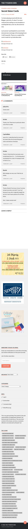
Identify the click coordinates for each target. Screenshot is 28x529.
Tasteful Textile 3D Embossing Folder (12, 512)
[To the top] (25, 522)
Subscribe (6, 365)
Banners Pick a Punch (8, 435)
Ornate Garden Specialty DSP (9, 490)
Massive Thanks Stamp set (9, 485)
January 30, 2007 (10, 14)
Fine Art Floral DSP (19, 449)
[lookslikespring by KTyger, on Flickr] (6, 41)
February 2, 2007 (7, 113)
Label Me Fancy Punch (8, 474)
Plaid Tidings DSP (6, 494)
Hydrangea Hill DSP (7, 469)
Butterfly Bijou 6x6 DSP (8, 440)
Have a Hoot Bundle (7, 462)
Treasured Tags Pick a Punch (9, 515)
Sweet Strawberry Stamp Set (9, 508)
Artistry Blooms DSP (7, 433)
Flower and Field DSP (7, 451)
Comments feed (7, 404)
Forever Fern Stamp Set (8, 453)
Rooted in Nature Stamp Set (9, 501)
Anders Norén (9, 526)
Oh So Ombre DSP (6, 487)
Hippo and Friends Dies (8, 465)
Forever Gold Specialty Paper (10, 456)
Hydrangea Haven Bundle (8, 467)
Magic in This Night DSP (8, 481)
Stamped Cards (6, 8)
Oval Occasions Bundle (8, 492)
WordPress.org (7, 407)
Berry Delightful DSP (7, 437)
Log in (4, 397)
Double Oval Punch (21, 447)
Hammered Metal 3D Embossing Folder (12, 460)
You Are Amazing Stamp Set (9, 517)
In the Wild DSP (18, 469)
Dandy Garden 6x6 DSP (8, 447)
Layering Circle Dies (20, 474)
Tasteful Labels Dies (7, 510)
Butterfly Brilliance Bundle (9, 442)
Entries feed (6, 400)
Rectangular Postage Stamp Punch (11, 499)
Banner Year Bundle (20, 435)
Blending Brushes (19, 437)
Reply (23, 113)
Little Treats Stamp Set (8, 478)
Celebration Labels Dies (8, 444)
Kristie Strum (7, 75)
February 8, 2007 (7, 178)
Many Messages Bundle (8, 483)
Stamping (14, 8)
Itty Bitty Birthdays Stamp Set (10, 471)
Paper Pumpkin (20, 492)
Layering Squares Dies (8, 476)
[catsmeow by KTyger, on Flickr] (4, 47)
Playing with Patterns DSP (9, 496)
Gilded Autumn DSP (7, 458)
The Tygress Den (9, 3)
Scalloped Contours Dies (9, 503)
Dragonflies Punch (7, 449)
